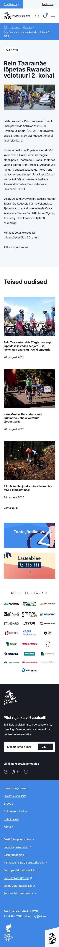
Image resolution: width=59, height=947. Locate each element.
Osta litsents (11, 819)
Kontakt (8, 826)
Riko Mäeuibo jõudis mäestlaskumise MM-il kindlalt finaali (28, 488)
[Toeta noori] (52, 935)
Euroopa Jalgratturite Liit (19, 870)
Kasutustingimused (15, 788)
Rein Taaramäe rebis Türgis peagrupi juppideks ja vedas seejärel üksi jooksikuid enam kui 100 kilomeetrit (27, 346)
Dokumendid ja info (16, 811)
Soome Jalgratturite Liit (18, 893)
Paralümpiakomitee (16, 847)
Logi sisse (47, 4)
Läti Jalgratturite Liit (16, 878)
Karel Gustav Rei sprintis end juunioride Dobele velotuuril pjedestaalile (23, 418)
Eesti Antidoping (14, 854)
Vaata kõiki (11, 507)
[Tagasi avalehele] (17, 15)
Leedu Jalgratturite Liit (18, 885)
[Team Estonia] (29, 932)
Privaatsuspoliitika (15, 795)
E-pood (8, 803)
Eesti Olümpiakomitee (17, 839)
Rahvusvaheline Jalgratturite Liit (24, 862)
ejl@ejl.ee (40, 916)
